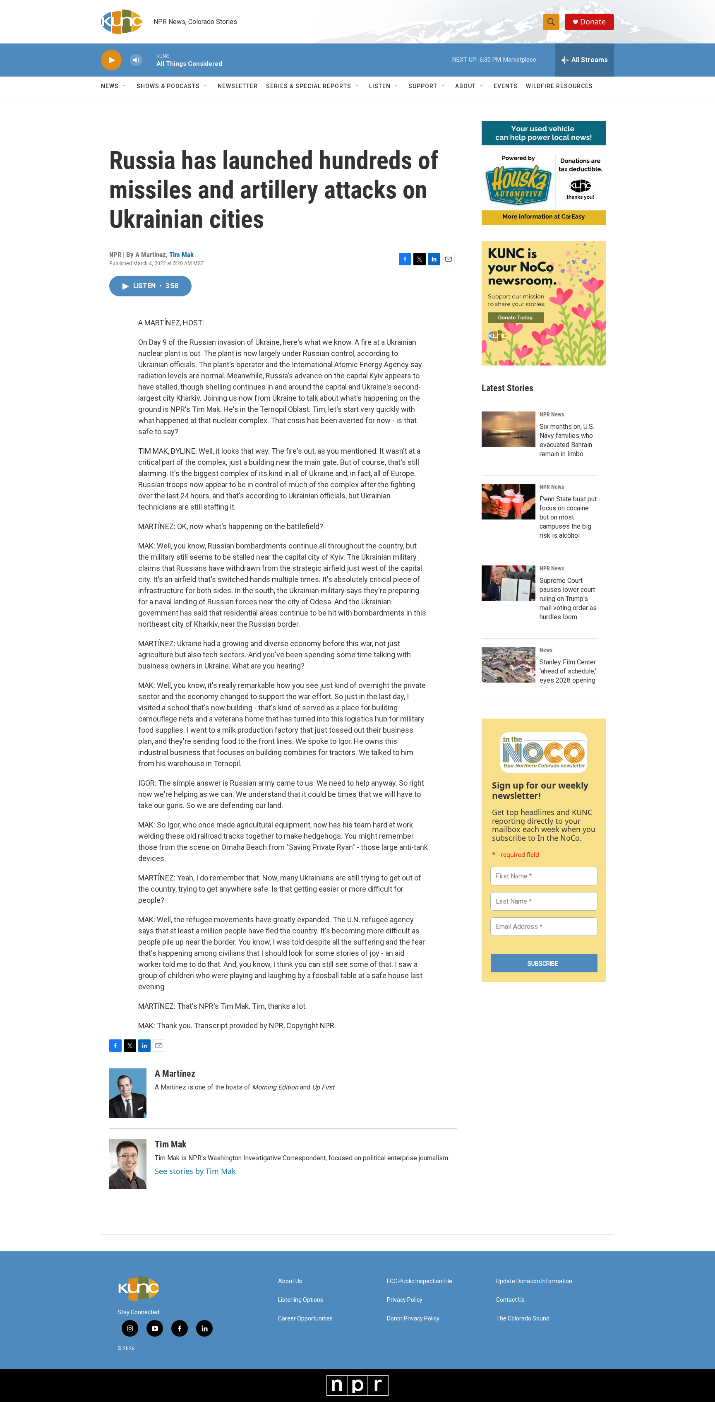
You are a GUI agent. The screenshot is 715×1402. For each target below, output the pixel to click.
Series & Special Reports (308, 86)
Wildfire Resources (559, 86)
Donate (593, 21)
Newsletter (238, 86)
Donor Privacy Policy (413, 1318)
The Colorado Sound (522, 1318)
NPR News (552, 414)
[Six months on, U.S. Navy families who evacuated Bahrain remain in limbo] (508, 429)
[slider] (149, 59)
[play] (111, 60)
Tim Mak (181, 254)
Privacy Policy (404, 1300)
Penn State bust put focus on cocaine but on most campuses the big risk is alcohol (568, 517)
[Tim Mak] (127, 1164)
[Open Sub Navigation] (125, 86)
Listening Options (300, 1300)
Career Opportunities (305, 1318)
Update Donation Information (534, 1281)
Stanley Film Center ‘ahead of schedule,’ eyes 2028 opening (568, 671)
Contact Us (510, 1300)
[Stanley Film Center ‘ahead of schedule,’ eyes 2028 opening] (508, 665)
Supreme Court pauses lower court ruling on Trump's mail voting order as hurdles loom (568, 599)
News (546, 650)
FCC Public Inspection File (419, 1281)
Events (506, 86)
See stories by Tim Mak (195, 1171)
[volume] (136, 60)
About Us (290, 1281)
